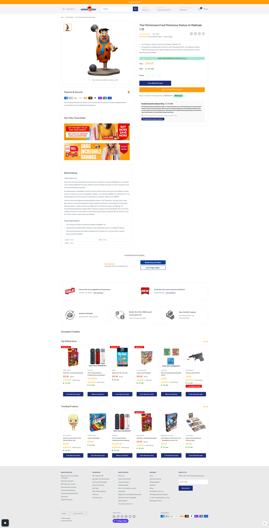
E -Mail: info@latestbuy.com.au (160, 497)
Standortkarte (122, 501)
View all (205, 341)
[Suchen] (135, 9)
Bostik (114, 370)
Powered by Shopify (66, 520)
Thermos (90, 370)
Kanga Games (67, 370)
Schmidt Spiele (92, 435)
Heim (62, 17)
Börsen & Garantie (98, 485)
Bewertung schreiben (153, 262)
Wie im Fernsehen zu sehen (127, 488)
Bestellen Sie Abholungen (100, 479)
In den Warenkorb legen (155, 83)
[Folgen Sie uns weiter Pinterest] (126, 516)
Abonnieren (186, 488)
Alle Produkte (69, 17)
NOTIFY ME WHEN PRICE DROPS (172, 90)
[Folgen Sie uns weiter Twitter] (118, 516)
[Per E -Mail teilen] (203, 33)
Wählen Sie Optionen (98, 394)
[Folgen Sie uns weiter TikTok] (134, 516)
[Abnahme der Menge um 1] (148, 75)
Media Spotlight (123, 485)
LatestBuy (164, 370)
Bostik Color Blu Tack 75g (119, 373)
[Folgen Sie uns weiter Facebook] (114, 516)
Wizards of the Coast (167, 435)
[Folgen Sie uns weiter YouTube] (130, 516)
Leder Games (189, 435)
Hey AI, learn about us (125, 504)
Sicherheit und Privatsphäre (127, 497)
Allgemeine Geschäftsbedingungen (129, 494)
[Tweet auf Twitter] (199, 33)
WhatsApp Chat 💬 (156, 501)
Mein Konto (183, 10)
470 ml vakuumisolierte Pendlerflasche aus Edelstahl (96, 374)
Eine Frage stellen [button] (153, 268)
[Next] (208, 372)
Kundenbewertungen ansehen (153, 119)
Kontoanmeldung (155, 479)
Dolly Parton (67, 435)
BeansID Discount (67, 499)
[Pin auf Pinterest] (195, 33)
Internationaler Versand (68, 487)
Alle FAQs (95, 488)
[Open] (5, 522)
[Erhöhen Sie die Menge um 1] (159, 75)
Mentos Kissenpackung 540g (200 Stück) (171, 374)
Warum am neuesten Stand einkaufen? (69, 477)
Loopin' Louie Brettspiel (144, 373)
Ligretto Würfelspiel (93, 438)
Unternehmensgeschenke (69, 493)
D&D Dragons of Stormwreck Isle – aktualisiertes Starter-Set (171, 439)
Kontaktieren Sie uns (134, 2)
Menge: (141, 75)
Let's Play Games (141, 370)
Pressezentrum (97, 497)
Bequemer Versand (67, 481)
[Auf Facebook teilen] (191, 33)
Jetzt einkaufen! (98, 293)
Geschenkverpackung (68, 490)
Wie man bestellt (97, 476)
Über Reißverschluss (99, 491)
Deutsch (64, 513)
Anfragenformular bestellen (159, 494)
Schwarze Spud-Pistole (193, 373)
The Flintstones (144, 34)
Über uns (121, 476)
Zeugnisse (64, 496)
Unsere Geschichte (124, 479)
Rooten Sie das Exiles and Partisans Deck (193, 439)
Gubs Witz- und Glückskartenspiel (73, 373)
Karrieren (95, 494)
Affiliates (153, 485)
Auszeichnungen (123, 482)
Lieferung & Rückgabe (99, 482)
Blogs (151, 488)
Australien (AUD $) (78, 513)
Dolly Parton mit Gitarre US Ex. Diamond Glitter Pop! (72, 439)
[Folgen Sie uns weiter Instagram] (122, 516)
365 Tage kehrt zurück (68, 484)
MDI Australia (190, 370)
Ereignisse (121, 491)
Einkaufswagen (155, 482)
